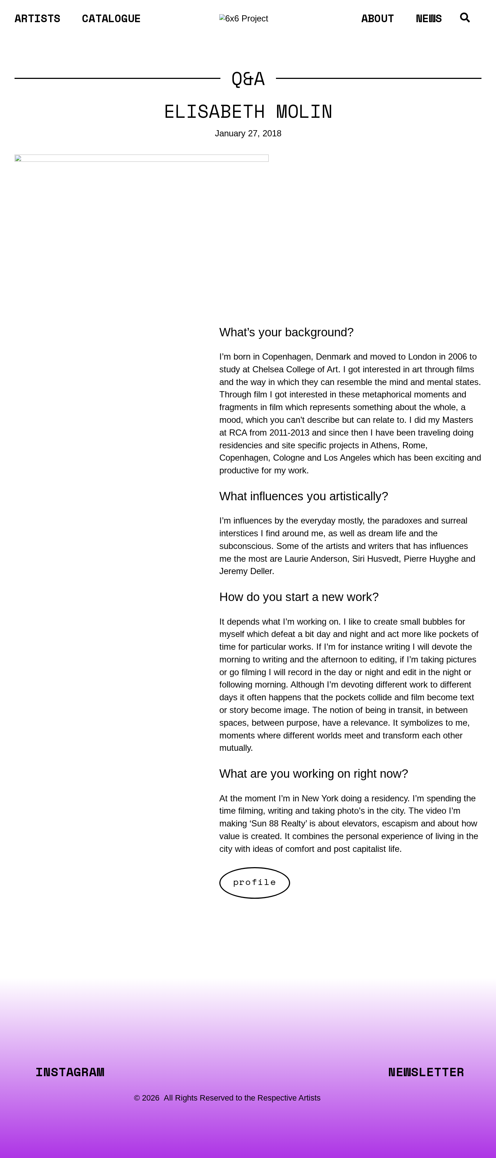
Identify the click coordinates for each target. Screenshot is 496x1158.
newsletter (426, 1071)
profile (254, 881)
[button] (465, 19)
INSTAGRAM (70, 1071)
